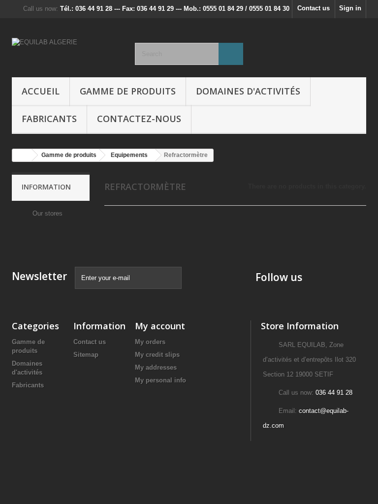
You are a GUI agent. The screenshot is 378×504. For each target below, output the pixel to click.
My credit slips (157, 354)
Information (46, 186)
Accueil (41, 91)
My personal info (160, 380)
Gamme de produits (128, 91)
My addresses (156, 367)
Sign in (350, 8)
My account (160, 326)
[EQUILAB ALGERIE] (66, 51)
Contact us (313, 8)
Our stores (47, 213)
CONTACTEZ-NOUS (139, 119)
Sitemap (85, 354)
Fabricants (49, 119)
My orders (150, 342)
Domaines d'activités (248, 91)
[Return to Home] (22, 155)
